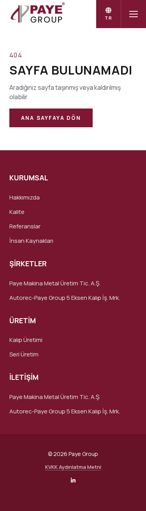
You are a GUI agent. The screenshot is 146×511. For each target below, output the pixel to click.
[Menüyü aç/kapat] (133, 14)
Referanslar (24, 226)
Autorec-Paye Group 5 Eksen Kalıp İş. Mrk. (64, 298)
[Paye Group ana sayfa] (37, 14)
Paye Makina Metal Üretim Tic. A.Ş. (54, 283)
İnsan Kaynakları (31, 241)
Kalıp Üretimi (25, 340)
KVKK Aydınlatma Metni (73, 466)
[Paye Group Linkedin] (73, 480)
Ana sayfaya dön (51, 117)
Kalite (17, 212)
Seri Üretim (24, 354)
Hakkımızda (24, 197)
